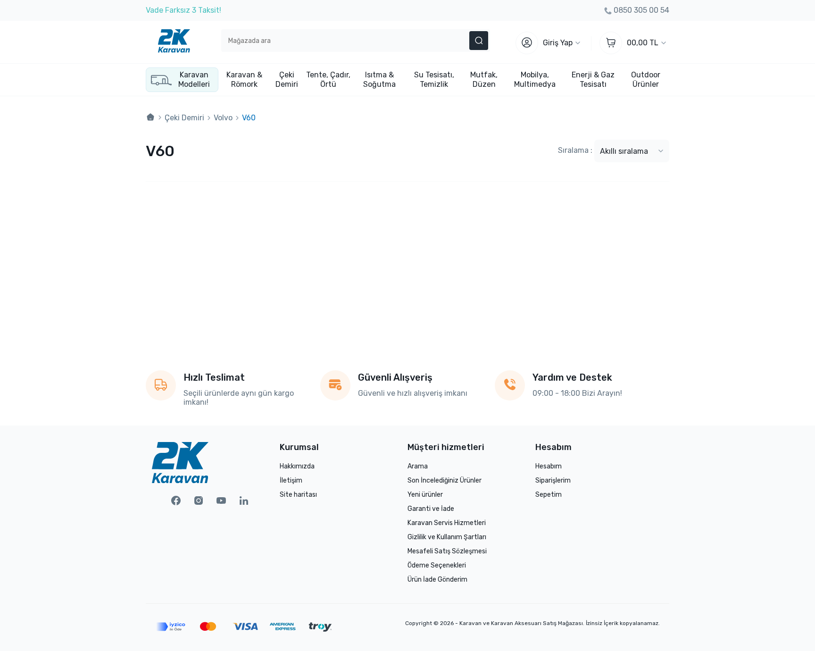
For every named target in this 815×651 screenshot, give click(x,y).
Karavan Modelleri (194, 79)
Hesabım (548, 466)
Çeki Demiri (286, 79)
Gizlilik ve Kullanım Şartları (447, 537)
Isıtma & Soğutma (379, 79)
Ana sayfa (150, 117)
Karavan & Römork (244, 79)
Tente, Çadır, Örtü (328, 79)
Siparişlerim (553, 480)
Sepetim (548, 495)
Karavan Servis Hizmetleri (447, 523)
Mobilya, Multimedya (535, 79)
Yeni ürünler (425, 495)
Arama (418, 466)
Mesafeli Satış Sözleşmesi (447, 551)
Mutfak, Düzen (484, 79)
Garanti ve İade (431, 509)
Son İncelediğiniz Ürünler (445, 480)
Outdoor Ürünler (645, 79)
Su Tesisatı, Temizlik (434, 79)
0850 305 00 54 (641, 10)
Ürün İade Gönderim (437, 580)
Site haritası (298, 495)
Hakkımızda (297, 466)
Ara (478, 40)
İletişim (291, 480)
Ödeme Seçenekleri (437, 565)
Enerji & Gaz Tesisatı (593, 79)
